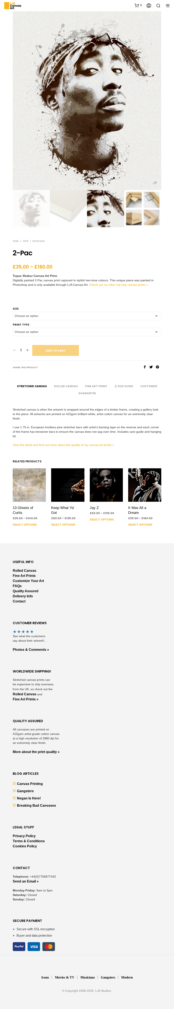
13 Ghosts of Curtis (23, 510)
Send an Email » (26, 881)
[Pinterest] (158, 367)
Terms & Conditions (29, 841)
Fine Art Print (96, 386)
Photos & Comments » (31, 649)
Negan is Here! (29, 798)
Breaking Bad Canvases (36, 805)
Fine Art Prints (24, 576)
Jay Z (94, 508)
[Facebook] (146, 367)
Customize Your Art (28, 581)
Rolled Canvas (66, 386)
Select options (25, 525)
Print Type (21, 325)
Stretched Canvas (32, 386)
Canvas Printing (30, 784)
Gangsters (25, 791)
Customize (148, 386)
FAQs (17, 586)
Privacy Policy (24, 836)
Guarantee (87, 393)
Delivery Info (23, 596)
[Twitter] (152, 367)
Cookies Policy (25, 846)
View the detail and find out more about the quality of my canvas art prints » (63, 445)
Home (16, 241)
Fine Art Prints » (25, 699)
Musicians (38, 241)
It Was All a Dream (137, 510)
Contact (19, 601)
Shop (25, 241)
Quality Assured (25, 591)
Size (16, 309)
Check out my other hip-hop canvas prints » (118, 284)
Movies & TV (64, 977)
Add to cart (56, 351)
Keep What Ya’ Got (62, 510)
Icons (45, 977)
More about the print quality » (36, 752)
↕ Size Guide (123, 386)
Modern (127, 977)
